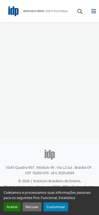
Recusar (32, 206)
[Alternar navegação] (93, 11)
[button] (77, 11)
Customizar (55, 206)
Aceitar (12, 206)
